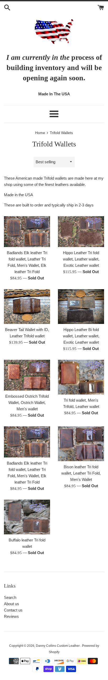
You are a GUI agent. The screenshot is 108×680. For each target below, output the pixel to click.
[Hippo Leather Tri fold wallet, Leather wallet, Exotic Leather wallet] (81, 231)
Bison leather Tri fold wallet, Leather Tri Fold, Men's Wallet (81, 473)
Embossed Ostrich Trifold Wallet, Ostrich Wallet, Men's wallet (27, 402)
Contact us (13, 610)
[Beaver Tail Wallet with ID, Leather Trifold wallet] (27, 306)
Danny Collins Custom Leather (58, 646)
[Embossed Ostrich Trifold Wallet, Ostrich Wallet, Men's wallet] (27, 375)
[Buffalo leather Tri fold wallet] (27, 517)
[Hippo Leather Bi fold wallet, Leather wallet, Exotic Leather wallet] (81, 306)
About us (11, 604)
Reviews (11, 616)
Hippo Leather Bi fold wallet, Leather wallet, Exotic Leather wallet (81, 335)
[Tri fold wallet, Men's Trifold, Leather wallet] (81, 377)
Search (10, 597)
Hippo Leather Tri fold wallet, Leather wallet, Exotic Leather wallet (81, 259)
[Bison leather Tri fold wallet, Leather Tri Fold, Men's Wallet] (81, 443)
